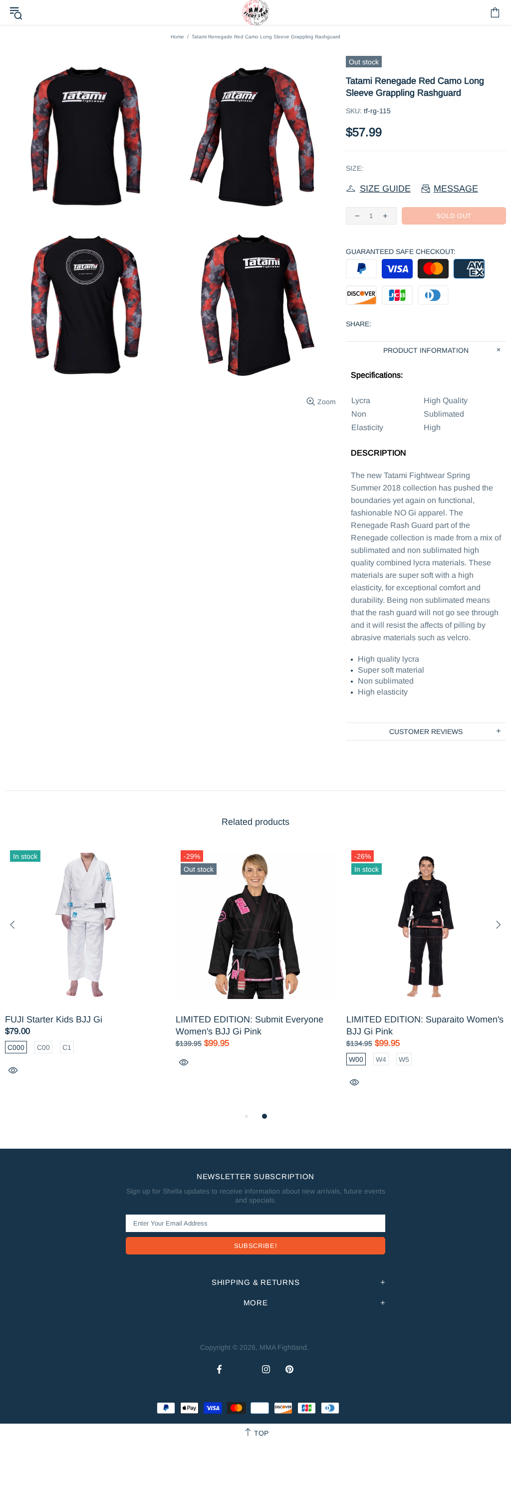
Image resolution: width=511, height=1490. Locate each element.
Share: (358, 324)
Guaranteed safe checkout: (401, 251)
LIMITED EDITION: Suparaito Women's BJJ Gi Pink (425, 1025)
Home (177, 36)
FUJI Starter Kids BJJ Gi (53, 1019)
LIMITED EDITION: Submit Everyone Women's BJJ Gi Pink (249, 1025)
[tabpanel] (85, 971)
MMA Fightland (283, 1347)
